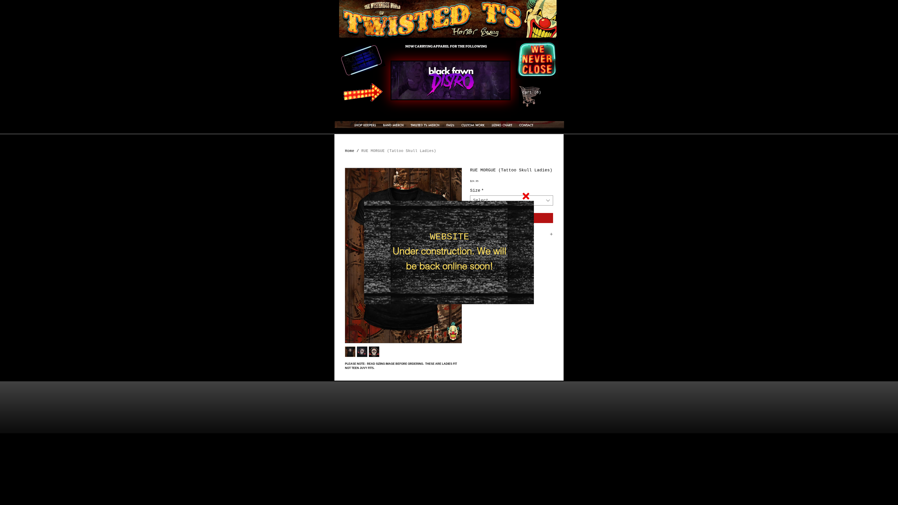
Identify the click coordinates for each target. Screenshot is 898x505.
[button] (525, 196)
